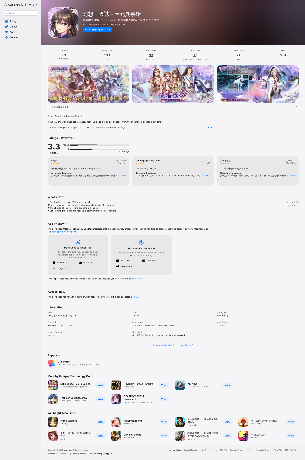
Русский (213, 450)
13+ (219, 325)
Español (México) (191, 450)
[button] (20, 21)
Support (108, 454)
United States (175, 450)
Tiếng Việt (278, 450)
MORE (123, 175)
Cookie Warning (95, 454)
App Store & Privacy (77, 454)
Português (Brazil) (263, 450)
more (210, 127)
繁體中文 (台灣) (291, 450)
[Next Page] (302, 84)
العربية (204, 450)
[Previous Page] (44, 84)
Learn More (138, 278)
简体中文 (223, 450)
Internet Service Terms (57, 454)
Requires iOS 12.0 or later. (60, 325)
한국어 (249, 450)
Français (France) (237, 450)
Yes (49, 335)
